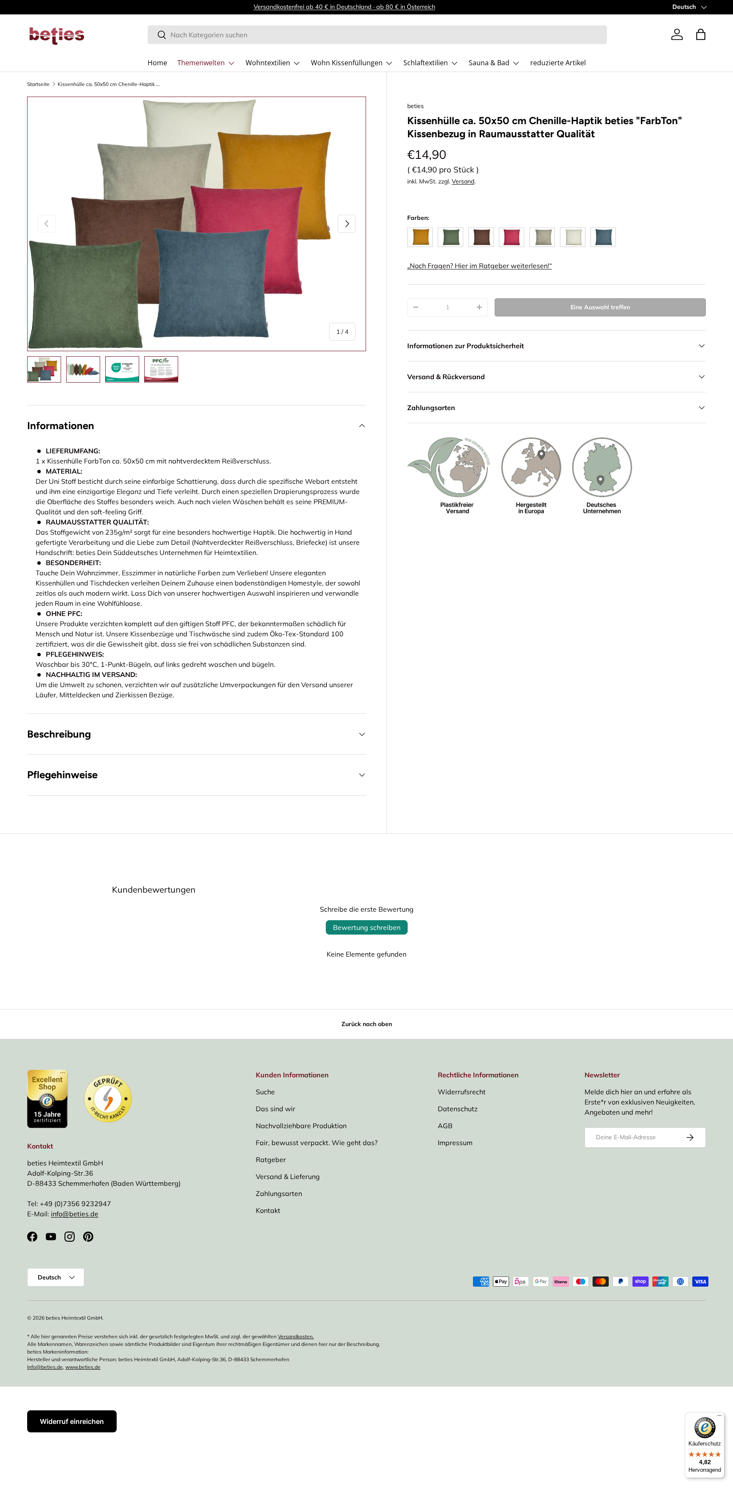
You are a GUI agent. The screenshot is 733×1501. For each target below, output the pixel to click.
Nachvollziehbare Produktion (301, 1125)
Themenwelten (201, 62)
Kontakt (268, 1210)
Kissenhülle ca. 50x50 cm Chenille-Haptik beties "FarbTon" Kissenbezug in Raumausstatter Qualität (108, 84)
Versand (463, 181)
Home (157, 62)
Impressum (455, 1142)
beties (415, 106)
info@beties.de (74, 1214)
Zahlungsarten (279, 1193)
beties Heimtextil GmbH (74, 1318)
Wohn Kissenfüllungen (347, 62)
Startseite (38, 84)
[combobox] (377, 34)
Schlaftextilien (425, 62)
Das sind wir (275, 1108)
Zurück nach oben (366, 1024)
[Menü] (719, 1417)
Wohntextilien (268, 62)
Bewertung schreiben (366, 927)
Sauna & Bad (489, 62)
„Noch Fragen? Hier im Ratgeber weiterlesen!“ (479, 265)
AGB (445, 1125)
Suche (265, 1092)
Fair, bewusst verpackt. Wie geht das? (317, 1142)
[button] (700, 34)
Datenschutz (458, 1108)
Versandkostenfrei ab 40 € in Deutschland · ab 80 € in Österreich (344, 7)
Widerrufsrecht (462, 1092)
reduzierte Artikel (558, 62)
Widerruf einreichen (72, 1421)
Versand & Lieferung (288, 1176)
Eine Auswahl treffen (600, 307)
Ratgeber (271, 1159)
